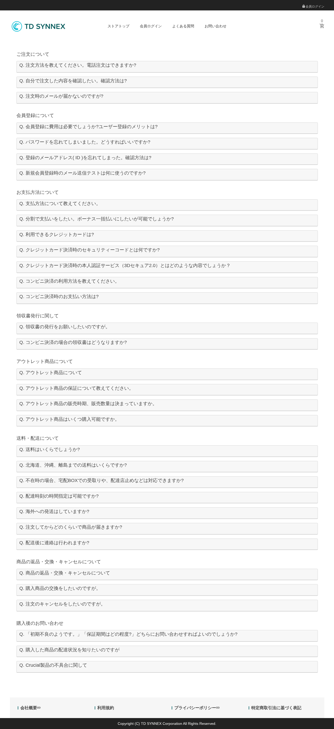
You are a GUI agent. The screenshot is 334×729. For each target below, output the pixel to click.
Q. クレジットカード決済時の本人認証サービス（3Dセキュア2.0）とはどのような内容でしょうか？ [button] (125, 265)
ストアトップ (118, 26)
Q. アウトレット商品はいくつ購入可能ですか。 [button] (69, 419)
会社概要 (28, 708)
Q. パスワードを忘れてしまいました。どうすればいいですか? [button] (84, 142)
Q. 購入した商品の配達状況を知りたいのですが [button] (69, 649)
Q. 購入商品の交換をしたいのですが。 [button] (60, 588)
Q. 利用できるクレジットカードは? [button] (56, 234)
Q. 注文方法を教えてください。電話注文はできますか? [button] (77, 65)
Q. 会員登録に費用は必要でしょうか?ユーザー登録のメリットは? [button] (88, 126)
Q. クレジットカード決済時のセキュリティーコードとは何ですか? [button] (89, 249)
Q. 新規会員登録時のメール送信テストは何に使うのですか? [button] (82, 173)
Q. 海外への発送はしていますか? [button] (54, 511)
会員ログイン (314, 6)
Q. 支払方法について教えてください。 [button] (60, 203)
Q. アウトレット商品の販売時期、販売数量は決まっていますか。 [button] (88, 403)
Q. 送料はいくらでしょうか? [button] (49, 449)
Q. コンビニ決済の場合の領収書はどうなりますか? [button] (73, 342)
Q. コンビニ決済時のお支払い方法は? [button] (59, 296)
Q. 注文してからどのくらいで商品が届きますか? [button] (70, 527)
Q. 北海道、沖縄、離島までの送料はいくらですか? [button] (73, 465)
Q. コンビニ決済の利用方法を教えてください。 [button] (69, 281)
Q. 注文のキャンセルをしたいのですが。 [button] (62, 604)
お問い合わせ (215, 26)
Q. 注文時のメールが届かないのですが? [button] (61, 96)
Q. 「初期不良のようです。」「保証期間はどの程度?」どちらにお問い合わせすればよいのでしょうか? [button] (128, 634)
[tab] (167, 66)
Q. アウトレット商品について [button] (50, 372)
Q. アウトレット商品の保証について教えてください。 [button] (76, 388)
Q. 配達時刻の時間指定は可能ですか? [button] (59, 496)
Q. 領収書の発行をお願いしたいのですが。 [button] (64, 326)
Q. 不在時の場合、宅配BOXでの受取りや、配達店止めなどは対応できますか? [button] (101, 480)
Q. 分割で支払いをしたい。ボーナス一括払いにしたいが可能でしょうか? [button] (96, 218)
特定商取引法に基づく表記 (276, 708)
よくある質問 (183, 26)
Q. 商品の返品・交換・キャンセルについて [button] (64, 573)
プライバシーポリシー (195, 708)
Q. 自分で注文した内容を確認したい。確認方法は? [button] (73, 80)
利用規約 (105, 708)
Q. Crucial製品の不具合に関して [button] (53, 665)
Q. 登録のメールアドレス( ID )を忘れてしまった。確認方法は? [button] (85, 157)
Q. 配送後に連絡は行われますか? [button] (54, 542)
